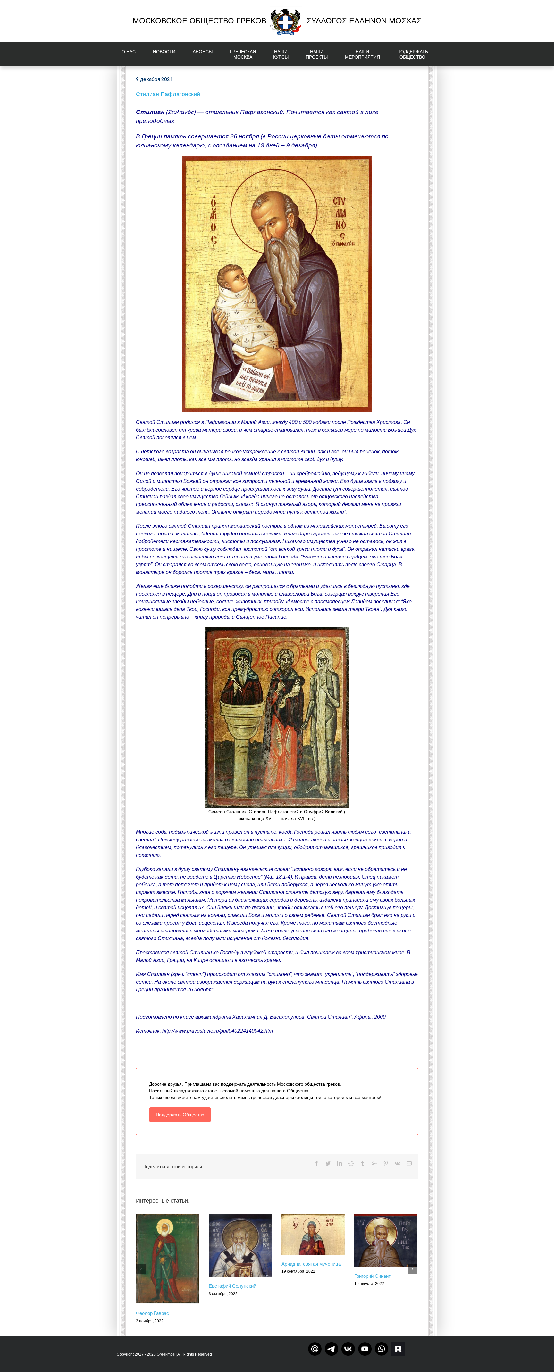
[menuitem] (132, 54)
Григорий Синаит (372, 1276)
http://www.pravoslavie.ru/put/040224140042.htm (217, 1031)
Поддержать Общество (180, 1114)
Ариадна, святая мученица (311, 1264)
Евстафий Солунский (232, 1286)
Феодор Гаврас (152, 1313)
